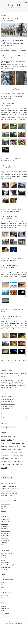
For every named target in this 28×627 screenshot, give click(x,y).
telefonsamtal (4, 98)
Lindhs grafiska (5, 533)
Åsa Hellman (4, 524)
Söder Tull (17, 458)
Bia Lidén (3, 555)
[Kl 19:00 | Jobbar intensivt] (21, 192)
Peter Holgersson (5, 540)
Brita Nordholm (5, 526)
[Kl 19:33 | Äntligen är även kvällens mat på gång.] (5, 351)
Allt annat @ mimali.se (6, 553)
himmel (13, 443)
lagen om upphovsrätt (11, 387)
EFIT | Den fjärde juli (8, 103)
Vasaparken (23, 50)
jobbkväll (7, 211)
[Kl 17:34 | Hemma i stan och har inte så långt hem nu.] (13, 241)
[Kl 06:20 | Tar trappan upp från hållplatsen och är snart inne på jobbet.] (21, 126)
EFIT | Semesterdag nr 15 (7, 401)
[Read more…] (21, 89)
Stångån (12, 458)
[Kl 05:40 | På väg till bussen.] (13, 335)
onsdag (11, 50)
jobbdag (7, 50)
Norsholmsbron (4, 452)
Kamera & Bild (4, 587)
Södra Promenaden (5, 461)
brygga (9, 436)
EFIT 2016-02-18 (19, 309)
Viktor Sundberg (5, 545)
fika (14, 436)
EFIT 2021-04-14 (5, 95)
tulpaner (9, 98)
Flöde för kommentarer (6, 611)
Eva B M (14, 5)
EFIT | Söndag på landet (7, 406)
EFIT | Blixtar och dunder (7, 399)
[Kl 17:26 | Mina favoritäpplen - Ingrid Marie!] (13, 292)
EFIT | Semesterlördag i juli (8, 404)
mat (24, 446)
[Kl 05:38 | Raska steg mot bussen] (13, 185)
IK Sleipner (18, 443)
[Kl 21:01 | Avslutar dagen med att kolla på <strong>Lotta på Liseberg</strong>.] (5, 149)
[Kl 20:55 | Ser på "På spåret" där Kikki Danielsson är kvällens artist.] (13, 351)
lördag (19, 446)
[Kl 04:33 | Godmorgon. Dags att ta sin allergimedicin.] (5, 126)
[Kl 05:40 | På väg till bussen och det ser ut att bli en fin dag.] (13, 126)
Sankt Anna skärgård (4, 455)
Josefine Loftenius (5, 531)
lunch (13, 96)
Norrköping (16, 48)
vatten (16, 468)
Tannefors (21, 461)
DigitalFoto (4, 582)
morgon (13, 160)
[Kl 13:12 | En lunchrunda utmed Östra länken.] (5, 134)
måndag (9, 160)
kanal (2, 446)
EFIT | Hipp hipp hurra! (6, 408)
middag (4, 449)
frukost (14, 95)
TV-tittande (15, 362)
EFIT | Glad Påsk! (10, 495)
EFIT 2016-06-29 (19, 209)
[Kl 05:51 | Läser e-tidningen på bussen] (13, 284)
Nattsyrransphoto (5, 567)
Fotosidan (3, 585)
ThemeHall (20, 623)
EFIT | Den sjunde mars (9, 216)
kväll (6, 160)
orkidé (16, 452)
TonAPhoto (4, 542)
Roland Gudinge (5, 569)
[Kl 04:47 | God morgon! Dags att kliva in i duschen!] (5, 335)
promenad (20, 96)
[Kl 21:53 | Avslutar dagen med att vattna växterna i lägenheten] (13, 200)
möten (16, 96)
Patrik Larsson (4, 538)
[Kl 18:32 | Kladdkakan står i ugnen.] (21, 343)
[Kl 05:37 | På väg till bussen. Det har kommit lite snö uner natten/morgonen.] (13, 234)
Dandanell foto (4, 528)
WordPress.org (5, 613)
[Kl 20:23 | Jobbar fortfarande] (5, 200)
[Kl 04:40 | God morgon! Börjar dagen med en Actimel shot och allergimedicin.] (5, 185)
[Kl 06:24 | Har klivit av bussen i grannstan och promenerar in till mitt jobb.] (21, 185)
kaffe (23, 443)
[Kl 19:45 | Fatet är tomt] (5, 249)
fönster (10, 95)
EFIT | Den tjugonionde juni (10, 166)
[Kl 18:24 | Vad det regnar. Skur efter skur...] (5, 142)
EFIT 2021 (8, 93)
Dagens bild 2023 (10, 48)
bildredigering (22, 93)
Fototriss (3, 598)
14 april (17, 93)
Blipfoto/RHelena (5, 504)
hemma (8, 443)
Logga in (3, 606)
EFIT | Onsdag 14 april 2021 (10, 56)
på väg (20, 452)
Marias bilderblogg (5, 562)
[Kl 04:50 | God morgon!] (5, 284)
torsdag (9, 464)
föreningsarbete (4, 260)
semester (13, 455)
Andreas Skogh (5, 519)
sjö (17, 455)
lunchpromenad (12, 446)
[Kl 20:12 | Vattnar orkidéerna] (21, 142)
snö (14, 50)
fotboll (18, 436)
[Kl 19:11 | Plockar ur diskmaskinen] (13, 142)
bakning (17, 360)
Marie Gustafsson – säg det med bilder (10, 565)
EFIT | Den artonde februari (10, 266)
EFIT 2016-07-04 (19, 158)
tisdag (3, 464)
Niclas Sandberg (5, 535)
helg (2, 443)
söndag (13, 461)
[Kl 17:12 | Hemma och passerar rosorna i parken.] (21, 134)
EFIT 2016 (8, 158)
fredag (3, 440)
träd (16, 50)
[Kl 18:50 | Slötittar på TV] (21, 292)
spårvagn (7, 458)
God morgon (19, 95)
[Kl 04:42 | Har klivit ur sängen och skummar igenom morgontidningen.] (5, 234)
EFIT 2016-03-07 (19, 258)
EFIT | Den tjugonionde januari (11, 316)
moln (9, 449)
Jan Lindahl (4, 506)
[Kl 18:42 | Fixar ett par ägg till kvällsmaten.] (21, 241)
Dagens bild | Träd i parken (10, 18)
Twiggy (3, 574)
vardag (19, 50)
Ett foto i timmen (5, 595)
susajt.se (3, 511)
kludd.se (3, 560)
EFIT (7, 63)
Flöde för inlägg (5, 608)
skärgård (21, 455)
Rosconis (3, 508)
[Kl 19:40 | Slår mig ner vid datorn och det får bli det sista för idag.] (5, 300)
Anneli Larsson (5, 521)
